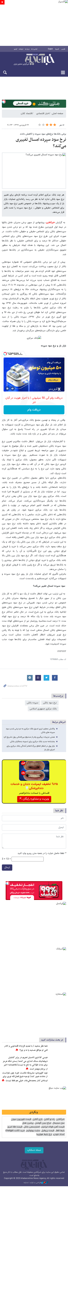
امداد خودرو (58, 1134)
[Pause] (7, 388)
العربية (57, 49)
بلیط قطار (59, 1130)
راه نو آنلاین (49, 1119)
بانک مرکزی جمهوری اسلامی (43, 709)
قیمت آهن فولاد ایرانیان (52, 1127)
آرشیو (15, 49)
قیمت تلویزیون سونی (21, 1119)
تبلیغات (21, 49)
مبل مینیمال (58, 1123)
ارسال (7, 867)
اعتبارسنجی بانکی (31, 1127)
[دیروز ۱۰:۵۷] (57, 1076)
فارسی (63, 49)
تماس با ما (34, 49)
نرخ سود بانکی (50, 703)
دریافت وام (34, 410)
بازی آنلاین (37, 1119)
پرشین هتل (27, 1123)
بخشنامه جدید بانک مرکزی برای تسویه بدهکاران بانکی (32, 741)
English (50, 49)
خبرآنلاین (34, 59)
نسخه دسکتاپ (34, 1150)
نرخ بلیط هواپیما (44, 1134)
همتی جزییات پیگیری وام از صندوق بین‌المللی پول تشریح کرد (29, 737)
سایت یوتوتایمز (33, 1130)
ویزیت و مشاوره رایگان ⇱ (34, 799)
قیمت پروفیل (47, 1130)
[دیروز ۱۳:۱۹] (57, 1050)
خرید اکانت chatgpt (15, 1130)
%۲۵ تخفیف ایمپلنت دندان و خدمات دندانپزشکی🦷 (34, 786)
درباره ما (27, 49)
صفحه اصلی (57, 113)
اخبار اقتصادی (42, 113)
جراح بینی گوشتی (43, 1123)
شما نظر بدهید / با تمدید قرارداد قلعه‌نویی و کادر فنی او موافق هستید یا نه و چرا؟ (26, 1048)
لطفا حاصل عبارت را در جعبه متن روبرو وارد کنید (42, 853)
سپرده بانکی (32, 703)
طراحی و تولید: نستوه (32, 1182)
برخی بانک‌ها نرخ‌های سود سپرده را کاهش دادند (43, 134)
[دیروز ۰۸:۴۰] (57, 1061)
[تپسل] (4, 101)
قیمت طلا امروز (14, 1127)
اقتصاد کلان (26, 113)
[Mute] (12, 388)
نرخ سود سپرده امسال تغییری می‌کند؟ (41, 143)
